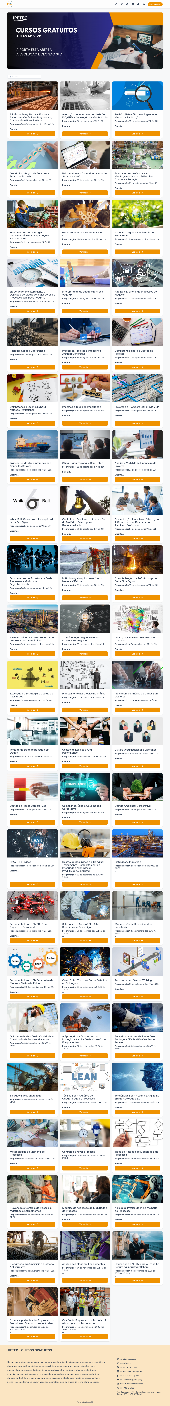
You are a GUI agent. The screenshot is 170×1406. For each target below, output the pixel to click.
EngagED (89, 1402)
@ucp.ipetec (125, 1363)
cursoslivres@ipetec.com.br (131, 1384)
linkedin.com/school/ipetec (131, 1371)
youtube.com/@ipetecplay (131, 1380)
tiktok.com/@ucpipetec (129, 1375)
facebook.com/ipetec (129, 1367)
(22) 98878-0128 (127, 1388)
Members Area (155, 4)
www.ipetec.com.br (128, 1359)
